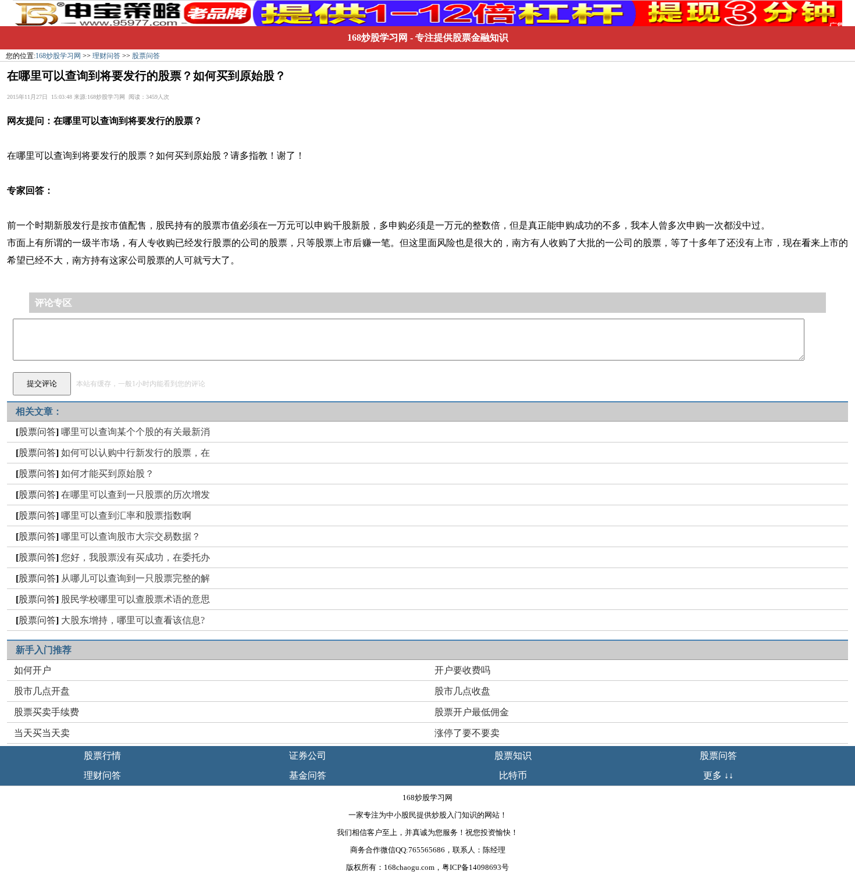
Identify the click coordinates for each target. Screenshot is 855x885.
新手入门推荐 (44, 650)
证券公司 (307, 756)
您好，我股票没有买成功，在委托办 (135, 557)
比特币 (513, 775)
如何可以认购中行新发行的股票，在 (135, 453)
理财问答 (106, 56)
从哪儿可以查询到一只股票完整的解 (135, 578)
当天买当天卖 (42, 733)
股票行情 (102, 756)
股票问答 (146, 56)
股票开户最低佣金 (471, 712)
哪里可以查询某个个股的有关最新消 (135, 432)
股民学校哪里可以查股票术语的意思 (135, 599)
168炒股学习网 (377, 37)
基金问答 (307, 775)
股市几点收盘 (462, 691)
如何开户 (32, 670)
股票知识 (513, 756)
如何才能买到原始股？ (107, 474)
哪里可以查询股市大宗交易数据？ (131, 536)
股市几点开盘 (42, 691)
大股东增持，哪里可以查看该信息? (133, 620)
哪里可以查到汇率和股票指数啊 (126, 515)
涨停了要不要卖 (467, 733)
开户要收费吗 (462, 670)
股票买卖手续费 (46, 712)
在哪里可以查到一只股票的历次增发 (135, 494)
